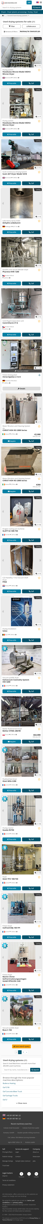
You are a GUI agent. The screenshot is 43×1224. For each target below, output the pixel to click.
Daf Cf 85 (6, 1087)
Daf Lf (5, 1100)
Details (22, 389)
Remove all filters (11, 32)
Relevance (32, 26)
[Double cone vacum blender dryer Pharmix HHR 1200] (21, 252)
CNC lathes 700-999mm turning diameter (21, 1137)
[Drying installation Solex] (21, 611)
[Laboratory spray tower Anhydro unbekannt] (21, 203)
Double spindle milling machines (29, 1133)
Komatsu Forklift (8, 1133)
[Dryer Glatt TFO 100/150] (21, 859)
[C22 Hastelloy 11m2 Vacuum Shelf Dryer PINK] (21, 560)
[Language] (37, 2)
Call (32, 83)
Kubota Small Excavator (11, 1128)
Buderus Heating (9, 1083)
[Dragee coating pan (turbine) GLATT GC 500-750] (21, 511)
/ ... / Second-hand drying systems (16, 15)
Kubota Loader (30, 1142)
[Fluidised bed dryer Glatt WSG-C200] (21, 761)
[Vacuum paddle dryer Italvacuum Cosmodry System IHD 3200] (21, 660)
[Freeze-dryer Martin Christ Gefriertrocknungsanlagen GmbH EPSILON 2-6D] (21, 957)
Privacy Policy (34, 1218)
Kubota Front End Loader (31, 1128)
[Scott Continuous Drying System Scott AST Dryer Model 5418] (21, 154)
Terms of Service (7, 1220)
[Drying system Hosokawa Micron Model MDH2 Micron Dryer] (21, 103)
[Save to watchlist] (39, 70)
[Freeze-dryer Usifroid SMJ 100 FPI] (21, 908)
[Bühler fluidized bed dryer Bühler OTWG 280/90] (21, 711)
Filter (12, 26)
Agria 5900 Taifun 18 (15, 1142)
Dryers (3, 12)
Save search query (22, 1046)
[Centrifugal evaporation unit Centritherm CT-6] (21, 303)
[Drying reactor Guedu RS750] (21, 810)
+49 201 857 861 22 (13, 1115)
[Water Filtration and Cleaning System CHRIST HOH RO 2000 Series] (21, 461)
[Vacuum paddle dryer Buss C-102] (21, 1010)
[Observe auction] (39, 375)
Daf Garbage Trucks (10, 1095)
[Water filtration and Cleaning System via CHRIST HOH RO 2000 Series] (21, 408)
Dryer (36, 12)
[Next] (40, 52)
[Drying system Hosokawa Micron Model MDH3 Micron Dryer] (21, 52)
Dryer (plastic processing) (17, 12)
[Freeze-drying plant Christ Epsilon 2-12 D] (21, 355)
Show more (22, 1103)
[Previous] (3, 52)
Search (37, 7)
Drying (30, 12)
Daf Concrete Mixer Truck (12, 1091)
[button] (41, 2)
